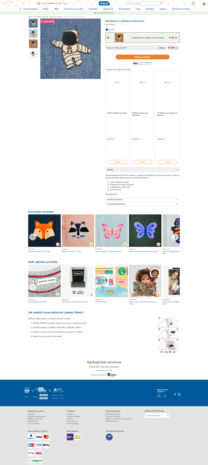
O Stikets (70, 414)
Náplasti (45, 17)
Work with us (72, 421)
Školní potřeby (73, 423)
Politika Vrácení (112, 421)
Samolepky (37, 17)
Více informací (111, 194)
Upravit (117, 162)
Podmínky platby (112, 414)
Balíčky (69, 418)
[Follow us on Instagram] (179, 394)
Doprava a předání (113, 416)
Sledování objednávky (37, 416)
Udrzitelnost (33, 421)
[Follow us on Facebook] (175, 394)
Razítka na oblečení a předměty (118, 418)
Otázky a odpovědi (35, 418)
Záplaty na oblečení (56, 17)
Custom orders (34, 423)
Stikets (30, 17)
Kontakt (31, 414)
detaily (65, 3)
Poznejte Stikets (73, 416)
